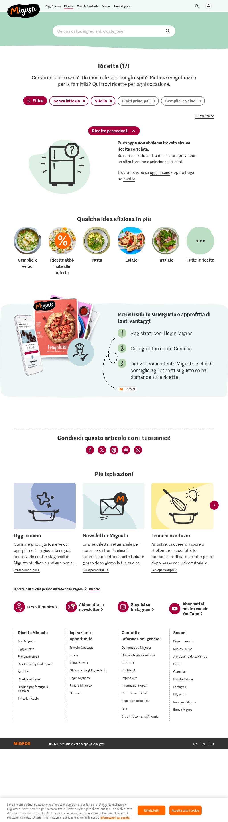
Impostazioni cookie (135, 701)
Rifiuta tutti (151, 810)
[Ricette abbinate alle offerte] (62, 251)
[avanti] (214, 505)
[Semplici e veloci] (27, 251)
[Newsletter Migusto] (114, 528)
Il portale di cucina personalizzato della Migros (48, 588)
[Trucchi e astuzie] (182, 528)
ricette (129, 178)
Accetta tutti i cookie (185, 810)
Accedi (131, 389)
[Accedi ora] (208, 6)
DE (195, 743)
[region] (114, 810)
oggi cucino (160, 172)
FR (204, 743)
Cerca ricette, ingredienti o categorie (114, 31)
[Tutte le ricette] (200, 251)
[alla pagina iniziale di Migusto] (23, 7)
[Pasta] (97, 251)
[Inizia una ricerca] (197, 6)
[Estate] (131, 251)
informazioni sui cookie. (115, 817)
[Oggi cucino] (45, 528)
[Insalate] (166, 251)
